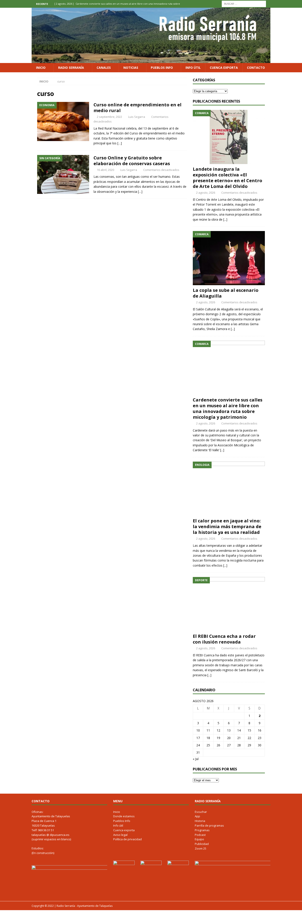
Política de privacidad (127, 839)
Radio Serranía (71, 67)
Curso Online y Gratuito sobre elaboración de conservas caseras (132, 160)
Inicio (41, 67)
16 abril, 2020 (105, 170)
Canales (104, 67)
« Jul (196, 759)
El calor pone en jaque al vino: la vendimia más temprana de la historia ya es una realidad (227, 526)
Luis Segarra (136, 117)
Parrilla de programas (209, 825)
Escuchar (201, 812)
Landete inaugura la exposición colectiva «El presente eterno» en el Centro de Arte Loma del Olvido (227, 177)
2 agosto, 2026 (205, 193)
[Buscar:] (244, 3)
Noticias (130, 67)
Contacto (256, 67)
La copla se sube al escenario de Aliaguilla (225, 293)
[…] (119, 143)
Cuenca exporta (224, 67)
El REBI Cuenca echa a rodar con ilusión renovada (224, 639)
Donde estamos (124, 816)
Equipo (199, 839)
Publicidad (202, 844)
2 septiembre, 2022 (109, 117)
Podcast (200, 835)
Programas (202, 830)
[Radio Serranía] (151, 60)
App (197, 816)
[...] (225, 219)
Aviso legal (120, 835)
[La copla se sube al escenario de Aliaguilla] (229, 258)
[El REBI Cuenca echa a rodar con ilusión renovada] (229, 604)
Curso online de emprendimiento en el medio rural (138, 107)
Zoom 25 (200, 848)
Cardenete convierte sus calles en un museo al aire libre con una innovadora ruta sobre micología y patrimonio (227, 408)
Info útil (193, 67)
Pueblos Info (162, 67)
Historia (200, 821)
